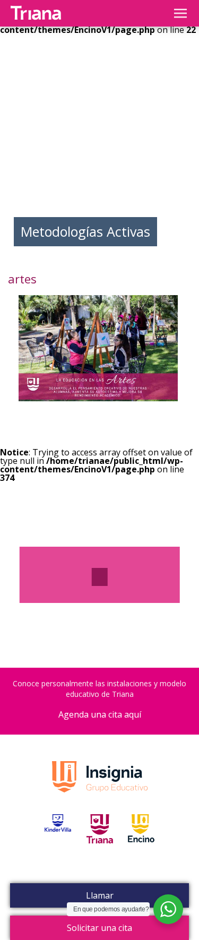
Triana (99, 840)
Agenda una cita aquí (99, 714)
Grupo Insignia (100, 787)
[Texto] (100, 577)
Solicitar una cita (99, 928)
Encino (141, 840)
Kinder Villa (58, 840)
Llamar (100, 895)
